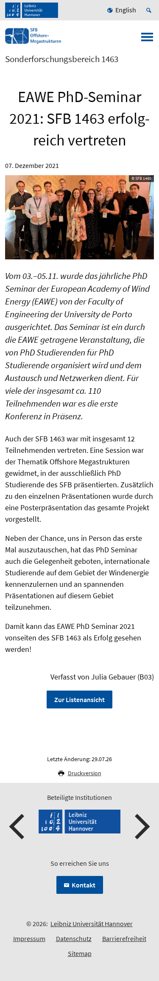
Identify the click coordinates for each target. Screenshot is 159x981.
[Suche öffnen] (150, 10)
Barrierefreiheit (124, 938)
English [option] (125, 10)
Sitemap (80, 953)
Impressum (29, 938)
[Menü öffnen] (147, 39)
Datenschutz (74, 938)
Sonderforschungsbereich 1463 (61, 59)
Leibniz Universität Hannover (91, 923)
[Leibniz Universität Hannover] (31, 10)
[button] (18, 826)
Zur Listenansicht (79, 699)
